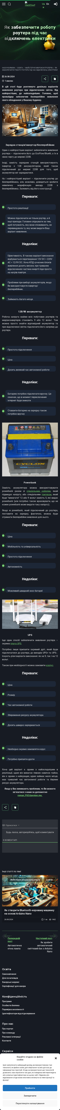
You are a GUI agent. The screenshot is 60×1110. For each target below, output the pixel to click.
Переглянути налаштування (30, 1103)
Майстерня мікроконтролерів (25, 880)
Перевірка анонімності (13, 1009)
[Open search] (9, 4)
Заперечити (30, 1096)
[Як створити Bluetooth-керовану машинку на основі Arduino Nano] (30, 890)
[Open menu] (3, 4)
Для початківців (10, 978)
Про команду (8, 1033)
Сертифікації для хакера (14, 986)
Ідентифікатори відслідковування (18, 1013)
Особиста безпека (10, 1005)
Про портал (7, 1029)
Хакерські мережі (10, 982)
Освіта (49, 880)
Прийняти (30, 1088)
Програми (7, 1001)
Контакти (6, 1041)
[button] (55, 1058)
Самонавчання (9, 974)
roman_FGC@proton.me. (30, 795)
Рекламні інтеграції (11, 1037)
